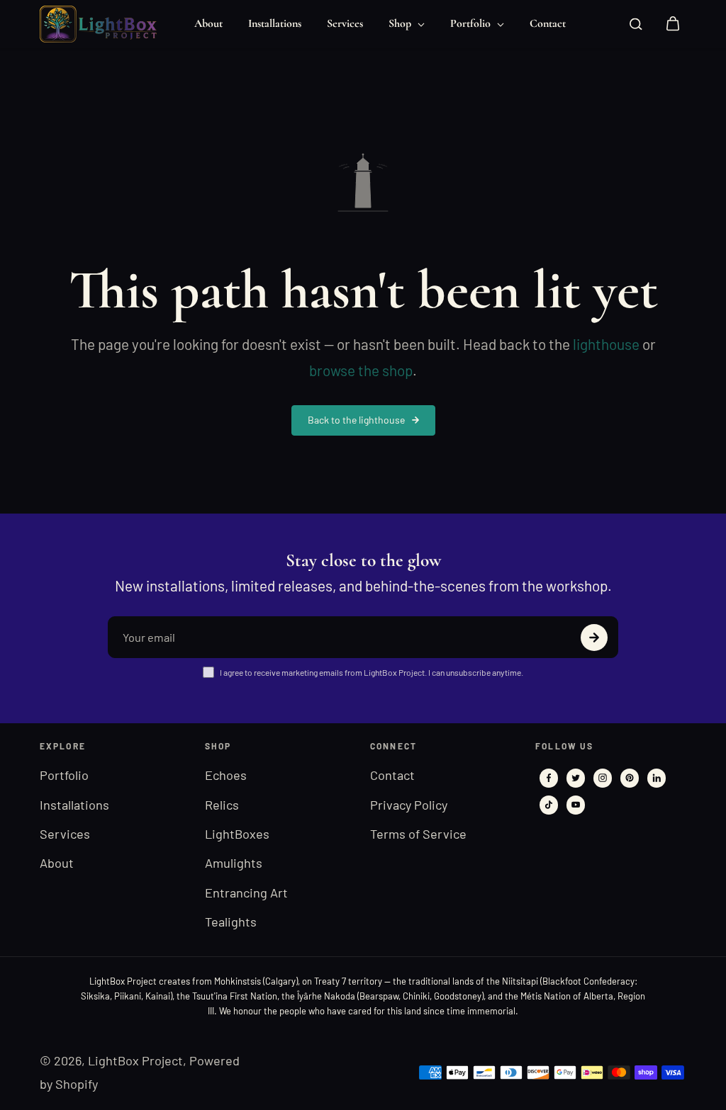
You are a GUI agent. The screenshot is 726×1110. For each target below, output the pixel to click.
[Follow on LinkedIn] (656, 777)
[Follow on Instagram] (602, 777)
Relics (222, 804)
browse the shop (361, 370)
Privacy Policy (408, 804)
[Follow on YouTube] (575, 804)
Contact (548, 23)
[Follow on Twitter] (575, 777)
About (208, 23)
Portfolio (471, 23)
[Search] (635, 24)
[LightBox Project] (103, 24)
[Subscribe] (594, 637)
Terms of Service (418, 834)
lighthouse (606, 344)
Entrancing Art (246, 892)
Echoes (226, 775)
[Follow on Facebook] (548, 777)
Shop (401, 23)
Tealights (231, 921)
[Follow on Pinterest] (629, 777)
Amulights (233, 863)
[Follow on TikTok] (548, 804)
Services (345, 23)
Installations (274, 23)
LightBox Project (135, 1060)
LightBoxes (237, 834)
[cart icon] (672, 24)
